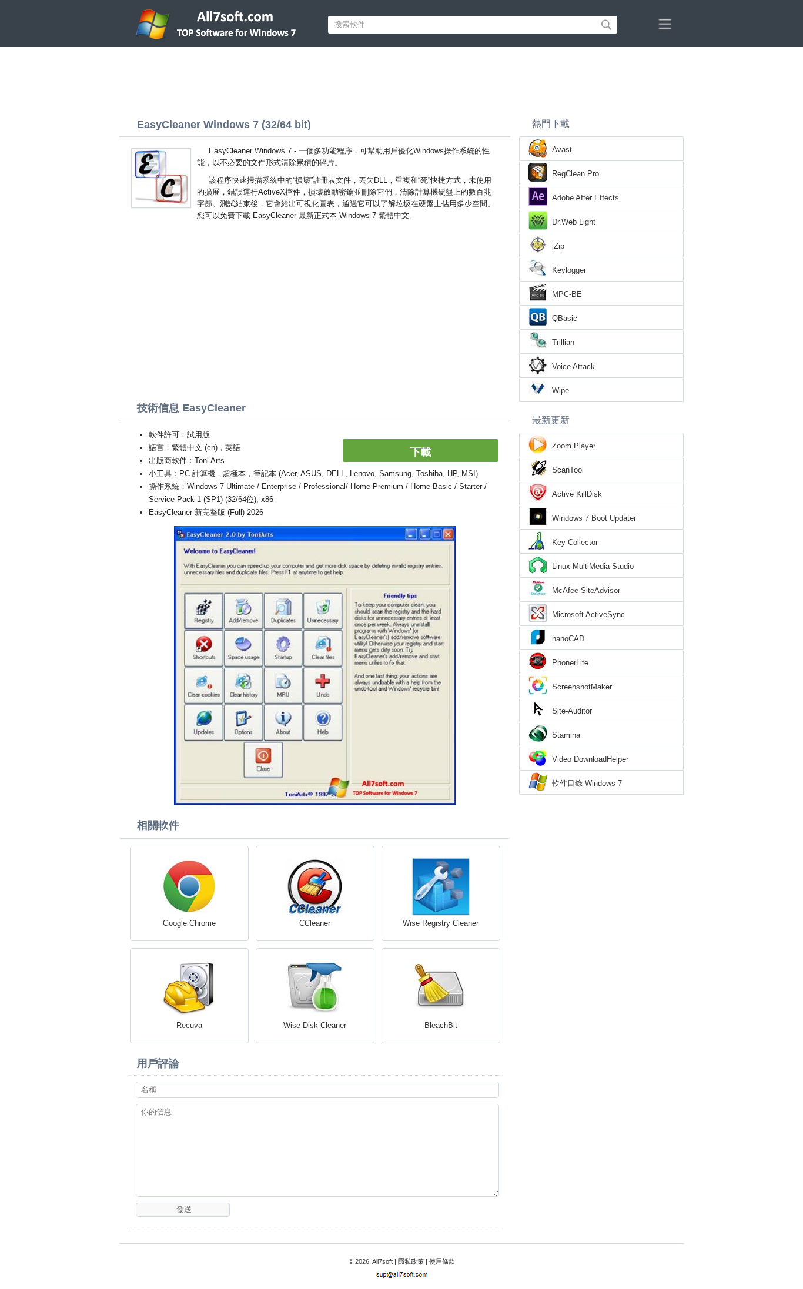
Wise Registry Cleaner (441, 923)
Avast (562, 149)
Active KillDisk (577, 494)
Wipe (560, 390)
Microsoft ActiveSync (588, 614)
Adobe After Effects (585, 197)
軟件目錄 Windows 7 (587, 783)
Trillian (563, 342)
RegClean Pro (575, 173)
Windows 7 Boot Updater (594, 518)
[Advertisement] (401, 79)
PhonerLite (570, 662)
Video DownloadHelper (590, 759)
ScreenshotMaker (582, 686)
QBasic (564, 318)
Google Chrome (189, 923)
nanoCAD (568, 638)
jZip (558, 246)
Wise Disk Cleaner (314, 1025)
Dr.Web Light (573, 221)
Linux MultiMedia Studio (593, 566)
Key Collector (575, 542)
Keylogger (569, 270)
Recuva (189, 1025)
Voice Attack (573, 366)
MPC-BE (567, 294)
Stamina (566, 735)
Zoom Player (573, 445)
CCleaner (314, 923)
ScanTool (568, 470)
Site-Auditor (572, 711)
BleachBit (440, 1025)
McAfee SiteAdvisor (586, 590)
